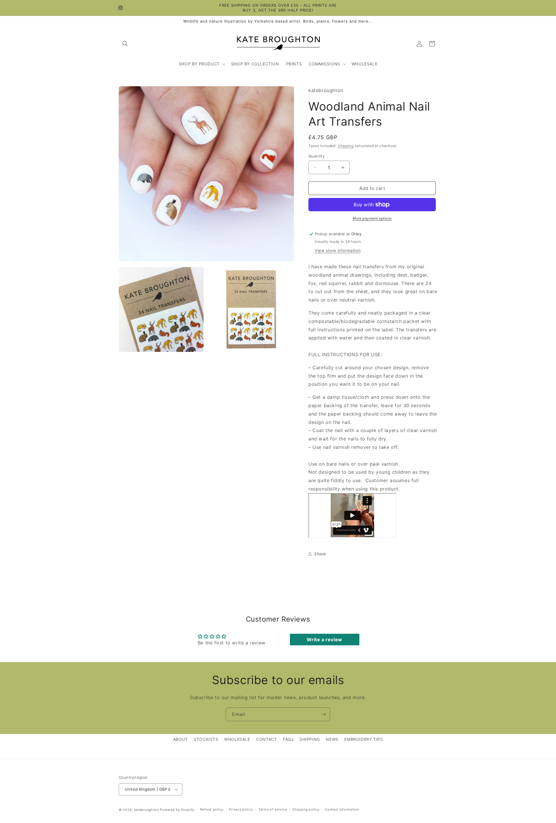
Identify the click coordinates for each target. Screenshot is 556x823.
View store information (338, 250)
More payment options (372, 218)
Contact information (342, 809)
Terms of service (273, 809)
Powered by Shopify (177, 810)
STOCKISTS (206, 739)
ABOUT (180, 739)
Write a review (324, 639)
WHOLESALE (237, 739)
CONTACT (266, 739)
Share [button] (320, 553)
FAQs (288, 739)
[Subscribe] (323, 714)
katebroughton (146, 810)
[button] (125, 43)
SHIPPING (309, 739)
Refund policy (211, 809)
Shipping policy (305, 809)
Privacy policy (241, 809)
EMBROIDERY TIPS (363, 739)
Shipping (346, 146)
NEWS (332, 739)
